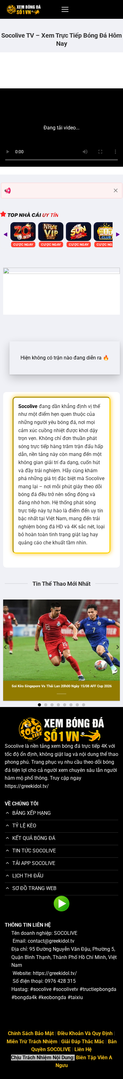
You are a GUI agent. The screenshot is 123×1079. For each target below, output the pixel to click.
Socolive (14, 746)
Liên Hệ (83, 1049)
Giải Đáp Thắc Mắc (82, 1042)
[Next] (117, 234)
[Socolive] (24, 9)
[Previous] (6, 647)
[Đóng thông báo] (115, 190)
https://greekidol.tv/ (27, 786)
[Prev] (5, 234)
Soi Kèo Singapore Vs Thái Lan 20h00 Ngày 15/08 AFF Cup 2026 (62, 686)
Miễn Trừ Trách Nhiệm (32, 1042)
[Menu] (65, 9)
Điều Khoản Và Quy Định (85, 1033)
